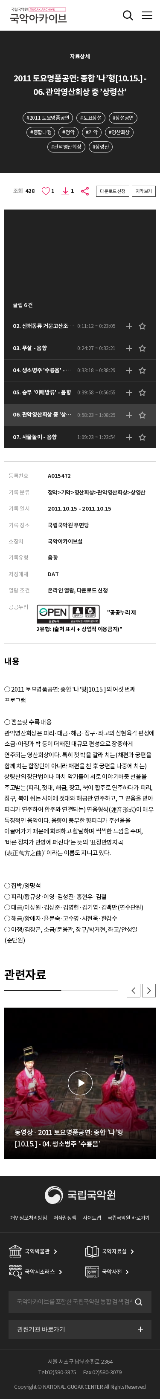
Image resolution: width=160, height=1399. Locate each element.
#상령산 (101, 147)
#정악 (68, 132)
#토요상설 (90, 118)
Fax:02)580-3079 (102, 1372)
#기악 (92, 132)
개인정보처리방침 (28, 1218)
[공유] (85, 191)
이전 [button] (133, 990)
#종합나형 (40, 132)
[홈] (38, 6)
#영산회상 (119, 132)
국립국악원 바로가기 (129, 1218)
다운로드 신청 (112, 191)
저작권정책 (64, 1218)
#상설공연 (123, 118)
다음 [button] (149, 990)
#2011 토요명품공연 (47, 118)
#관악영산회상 (66, 147)
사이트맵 (92, 1218)
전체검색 (128, 15)
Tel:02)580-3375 (57, 1372)
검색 (137, 1301)
